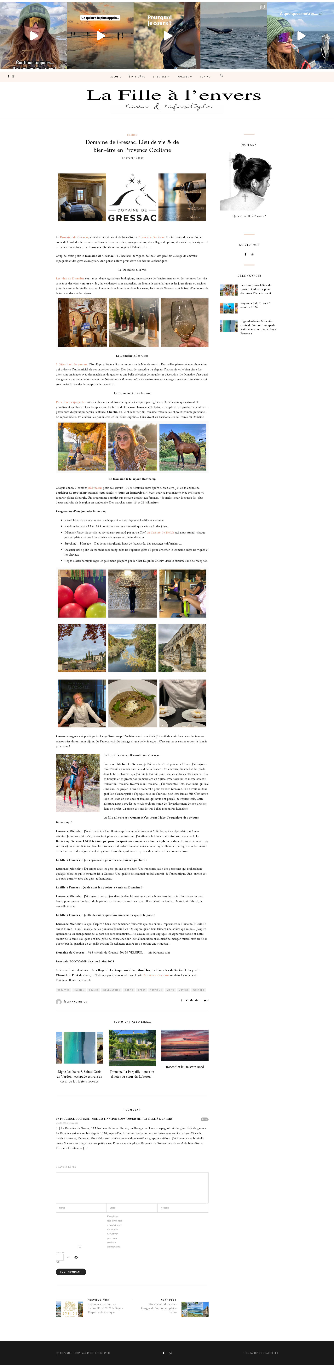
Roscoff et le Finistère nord (185, 1067)
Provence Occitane (151, 237)
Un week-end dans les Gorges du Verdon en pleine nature (159, 1308)
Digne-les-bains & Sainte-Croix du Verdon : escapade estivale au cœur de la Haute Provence (79, 1077)
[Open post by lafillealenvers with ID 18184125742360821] (300, 35)
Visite (170, 990)
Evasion (79, 990)
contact (206, 77)
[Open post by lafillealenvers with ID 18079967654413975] (167, 35)
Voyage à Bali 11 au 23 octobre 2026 (255, 305)
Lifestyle (160, 77)
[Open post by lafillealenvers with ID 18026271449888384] (100, 35)
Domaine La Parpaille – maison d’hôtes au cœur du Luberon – (132, 1074)
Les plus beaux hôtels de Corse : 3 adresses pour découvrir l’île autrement (255, 289)
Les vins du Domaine (70, 278)
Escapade (63, 990)
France (132, 135)
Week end (198, 990)
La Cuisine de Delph (160, 532)
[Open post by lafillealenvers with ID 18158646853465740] (233, 35)
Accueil (115, 77)
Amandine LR (77, 1001)
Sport (141, 990)
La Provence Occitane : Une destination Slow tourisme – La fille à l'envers (114, 1119)
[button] (222, 76)
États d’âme (137, 77)
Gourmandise (111, 990)
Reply (204, 1119)
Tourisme (156, 990)
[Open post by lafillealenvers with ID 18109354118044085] (33, 35)
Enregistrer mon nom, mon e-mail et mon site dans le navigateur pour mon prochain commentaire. (115, 1232)
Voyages (183, 77)
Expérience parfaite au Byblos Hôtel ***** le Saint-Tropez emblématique (105, 1308)
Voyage (183, 990)
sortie (129, 990)
